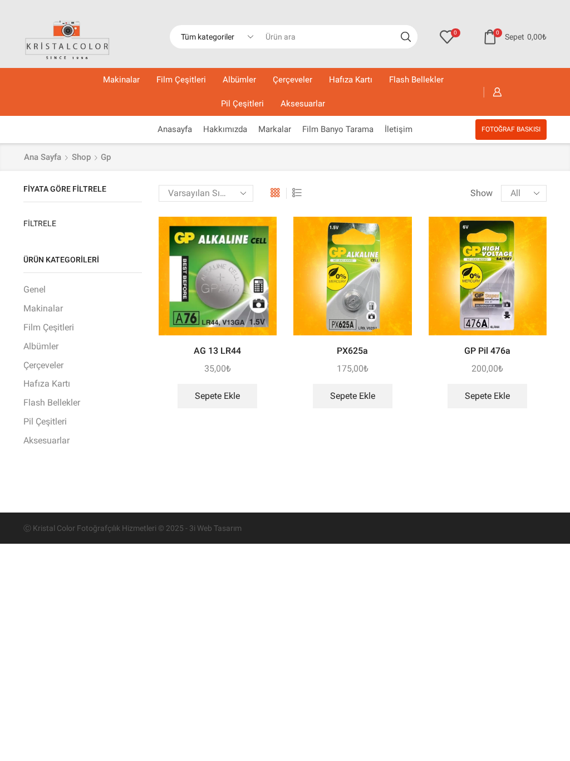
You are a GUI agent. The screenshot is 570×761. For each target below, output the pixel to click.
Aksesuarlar (303, 104)
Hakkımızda (225, 129)
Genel (34, 289)
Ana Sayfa (42, 157)
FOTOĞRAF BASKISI (510, 129)
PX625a (352, 350)
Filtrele (39, 223)
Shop (81, 157)
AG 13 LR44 (217, 350)
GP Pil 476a (487, 350)
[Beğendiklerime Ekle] (258, 240)
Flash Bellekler (416, 80)
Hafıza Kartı (350, 80)
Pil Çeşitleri (242, 104)
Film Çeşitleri (181, 80)
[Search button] (405, 36)
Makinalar (121, 80)
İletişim (398, 129)
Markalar (274, 129)
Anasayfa (175, 129)
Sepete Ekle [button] (217, 396)
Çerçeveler (292, 80)
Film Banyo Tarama (338, 129)
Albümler (239, 80)
